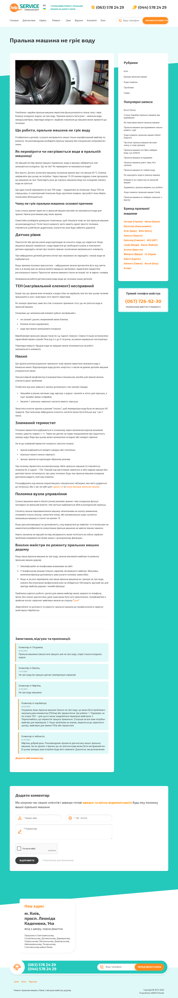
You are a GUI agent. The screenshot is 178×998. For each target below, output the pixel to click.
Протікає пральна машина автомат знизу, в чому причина (140, 143)
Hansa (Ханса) (152, 221)
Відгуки (79, 20)
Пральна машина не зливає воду (139, 170)
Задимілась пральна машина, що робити (143, 187)
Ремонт (56, 20)
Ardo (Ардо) (130, 231)
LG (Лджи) (150, 254)
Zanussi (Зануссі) (133, 235)
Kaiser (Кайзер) (149, 245)
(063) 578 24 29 (110, 7)
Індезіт (56, 486)
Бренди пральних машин (135, 77)
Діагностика (29, 20)
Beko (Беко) (145, 231)
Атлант (128, 268)
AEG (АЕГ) (152, 240)
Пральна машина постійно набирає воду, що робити (140, 151)
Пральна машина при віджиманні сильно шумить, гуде (143, 128)
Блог (103, 20)
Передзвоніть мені (149, 967)
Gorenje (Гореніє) (133, 221)
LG (61, 486)
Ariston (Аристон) (133, 249)
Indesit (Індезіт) (132, 259)
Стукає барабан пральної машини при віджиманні (142, 116)
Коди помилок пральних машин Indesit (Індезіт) (142, 136)
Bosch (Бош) (130, 110)
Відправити (27, 860)
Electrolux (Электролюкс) (137, 226)
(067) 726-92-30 (143, 301)
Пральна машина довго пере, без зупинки (140, 163)
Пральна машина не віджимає (138, 157)
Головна (14, 20)
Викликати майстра (157, 20)
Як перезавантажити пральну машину (142, 122)
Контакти (92, 20)
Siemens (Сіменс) (133, 263)
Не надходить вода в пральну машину (142, 175)
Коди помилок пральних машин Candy (142, 192)
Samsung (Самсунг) (134, 240)
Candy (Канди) (131, 245)
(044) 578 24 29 (152, 7)
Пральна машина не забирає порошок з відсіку (143, 198)
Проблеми (129, 87)
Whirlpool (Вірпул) (133, 254)
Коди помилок (131, 82)
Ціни (68, 20)
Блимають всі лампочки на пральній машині (141, 181)
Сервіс (42, 20)
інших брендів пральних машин (82, 486)
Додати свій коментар (29, 758)
